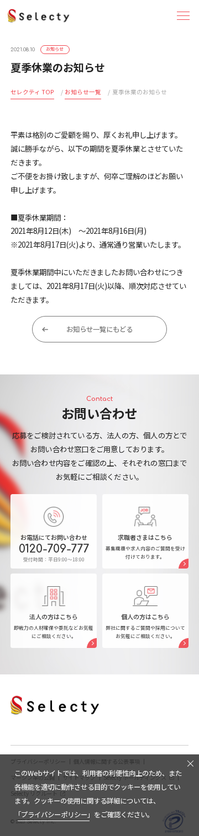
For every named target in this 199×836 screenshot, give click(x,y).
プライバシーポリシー (54, 814)
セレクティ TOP (32, 92)
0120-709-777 (54, 549)
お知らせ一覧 (83, 92)
